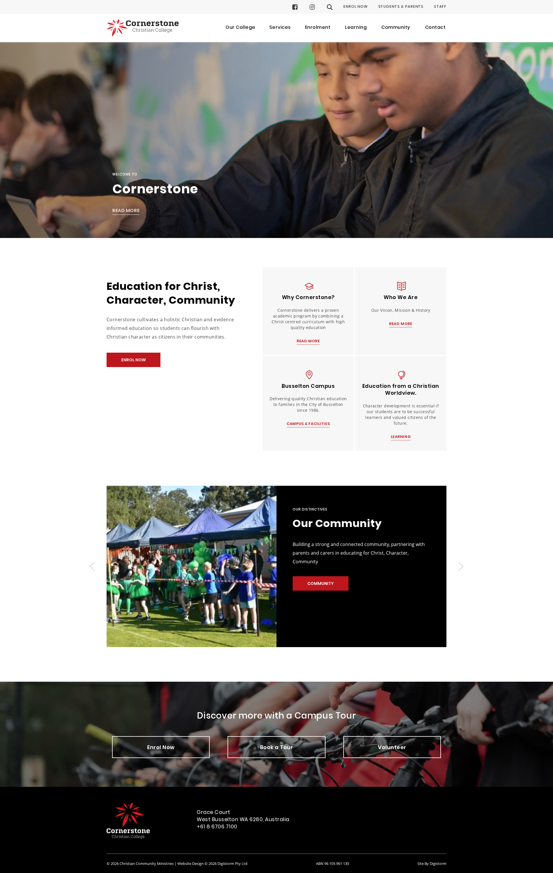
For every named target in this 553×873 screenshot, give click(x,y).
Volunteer (392, 747)
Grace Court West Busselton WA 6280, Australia (243, 816)
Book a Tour (276, 747)
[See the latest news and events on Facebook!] (295, 7)
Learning (401, 437)
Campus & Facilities (308, 424)
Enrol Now (355, 7)
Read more (308, 342)
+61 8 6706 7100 (217, 827)
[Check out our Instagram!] (312, 7)
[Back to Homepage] (143, 28)
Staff (440, 7)
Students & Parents (400, 7)
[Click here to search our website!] (330, 7)
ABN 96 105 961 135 (332, 863)
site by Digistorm (431, 863)
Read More (125, 211)
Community (320, 584)
